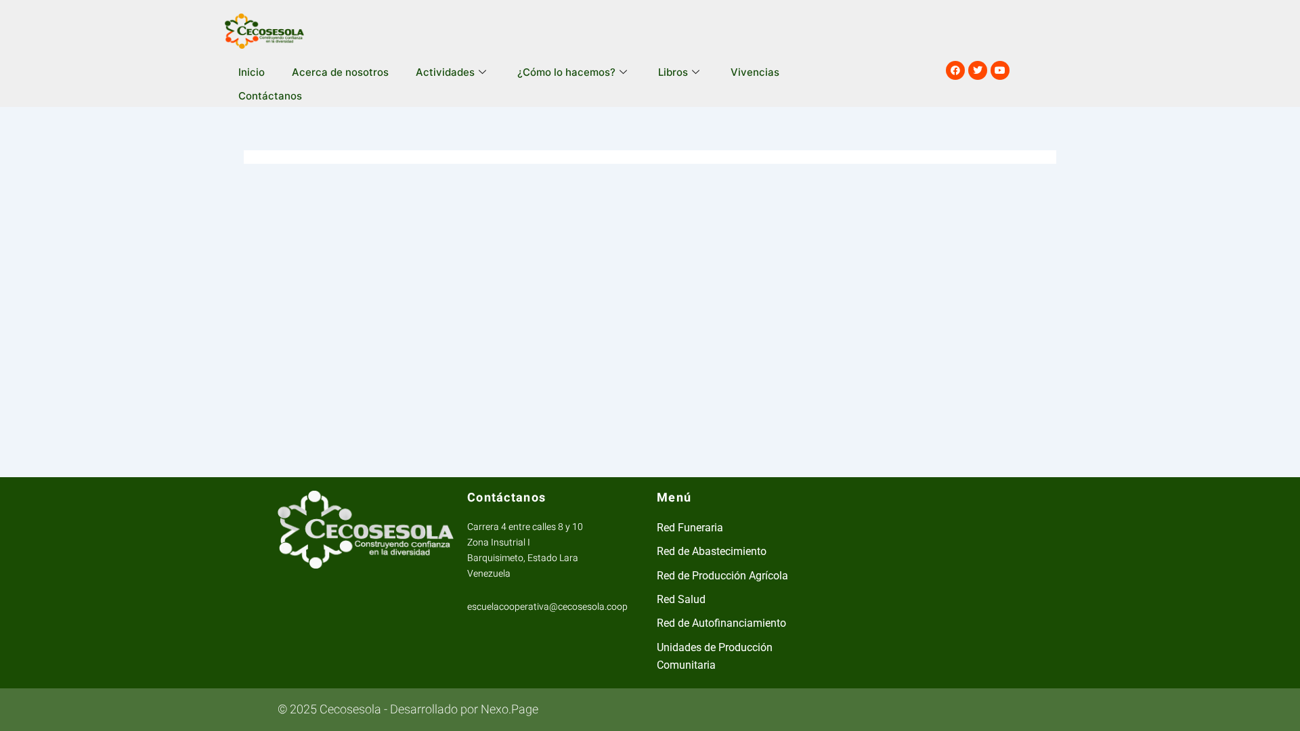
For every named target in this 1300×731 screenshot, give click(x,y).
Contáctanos (270, 95)
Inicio (251, 72)
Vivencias (755, 72)
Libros (673, 72)
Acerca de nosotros (340, 72)
